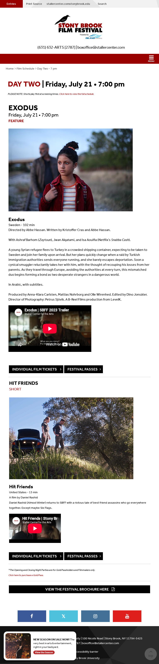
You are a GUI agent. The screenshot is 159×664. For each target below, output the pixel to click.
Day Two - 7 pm (47, 68)
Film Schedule (25, 68)
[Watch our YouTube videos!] (127, 616)
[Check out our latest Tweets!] (63, 616)
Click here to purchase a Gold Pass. (26, 575)
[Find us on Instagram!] (95, 616)
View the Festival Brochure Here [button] (77, 589)
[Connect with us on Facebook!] (32, 616)
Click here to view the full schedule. (76, 94)
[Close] (75, 632)
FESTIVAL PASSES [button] (82, 369)
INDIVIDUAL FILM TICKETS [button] (35, 369)
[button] (79, 59)
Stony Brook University (85, 658)
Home (10, 68)
